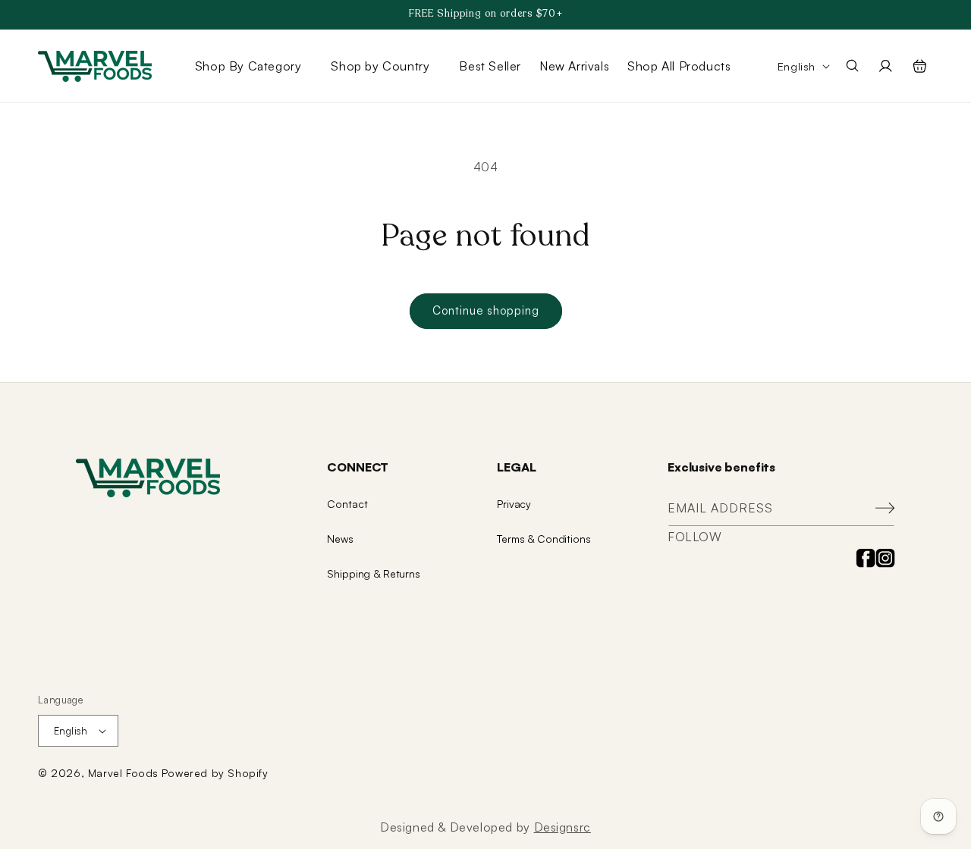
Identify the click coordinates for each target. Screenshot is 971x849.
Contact (347, 503)
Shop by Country (380, 66)
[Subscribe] (877, 508)
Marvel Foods (123, 772)
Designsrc (562, 827)
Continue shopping (485, 310)
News (340, 538)
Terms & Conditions (543, 538)
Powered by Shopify (215, 772)
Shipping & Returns (373, 573)
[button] (254, 66)
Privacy (514, 503)
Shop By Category (248, 66)
